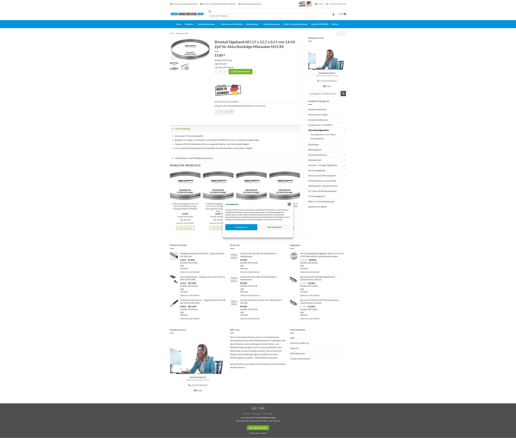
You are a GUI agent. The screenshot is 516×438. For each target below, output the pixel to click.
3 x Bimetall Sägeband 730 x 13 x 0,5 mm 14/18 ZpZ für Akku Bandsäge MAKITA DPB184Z (185, 206)
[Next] (206, 49)
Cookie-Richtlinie (248, 233)
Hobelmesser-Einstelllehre (232, 24)
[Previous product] (343, 33)
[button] (289, 204)
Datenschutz (260, 233)
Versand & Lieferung (299, 343)
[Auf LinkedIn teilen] (231, 112)
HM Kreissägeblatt (317, 170)
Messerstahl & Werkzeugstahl (322, 175)
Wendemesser (252, 24)
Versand (223, 63)
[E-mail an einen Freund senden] (227, 112)
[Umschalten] (344, 130)
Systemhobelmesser (271, 24)
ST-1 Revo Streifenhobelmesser (322, 191)
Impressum (270, 233)
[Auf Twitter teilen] (222, 112)
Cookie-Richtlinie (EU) (300, 358)
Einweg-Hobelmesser (318, 119)
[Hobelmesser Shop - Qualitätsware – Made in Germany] (187, 14)
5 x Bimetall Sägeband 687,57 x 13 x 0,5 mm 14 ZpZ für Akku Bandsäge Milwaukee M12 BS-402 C (218, 207)
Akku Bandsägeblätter (318, 130)
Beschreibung (182, 128)
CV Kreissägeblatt (316, 196)
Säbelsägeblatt (315, 149)
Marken (335, 24)
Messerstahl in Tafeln (318, 114)
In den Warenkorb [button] (185, 228)
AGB (292, 338)
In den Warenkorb (240, 71)
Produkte (189, 24)
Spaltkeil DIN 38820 (319, 24)
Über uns (247, 414)
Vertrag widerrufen (258, 428)
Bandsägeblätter (317, 138)
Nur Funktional (275, 227)
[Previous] (174, 49)
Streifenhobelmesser (206, 24)
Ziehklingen (313, 144)
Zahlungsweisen (297, 353)
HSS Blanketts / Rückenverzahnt (323, 186)
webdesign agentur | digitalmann (258, 433)
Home (178, 24)
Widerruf (294, 348)
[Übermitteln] (343, 93)
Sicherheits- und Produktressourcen (194, 158)
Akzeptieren (241, 227)
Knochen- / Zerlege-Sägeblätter (322, 165)
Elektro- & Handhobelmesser (296, 24)
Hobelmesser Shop (182, 33)
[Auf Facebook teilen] (217, 112)
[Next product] (338, 33)
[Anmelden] (333, 14)
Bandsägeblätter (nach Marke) (323, 134)
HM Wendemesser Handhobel (322, 180)
